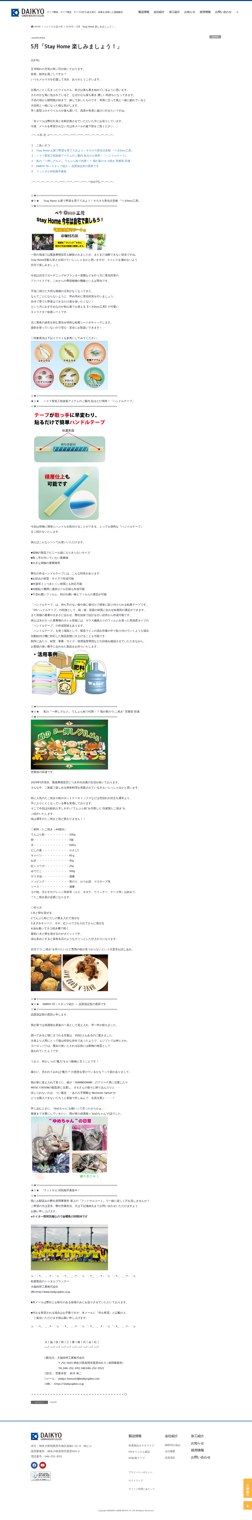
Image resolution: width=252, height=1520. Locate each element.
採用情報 (197, 1450)
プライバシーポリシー (141, 1472)
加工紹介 (197, 1436)
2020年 (215, 37)
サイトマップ (136, 1480)
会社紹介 (171, 1436)
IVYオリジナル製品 (139, 1451)
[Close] (249, 1481)
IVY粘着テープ (137, 1458)
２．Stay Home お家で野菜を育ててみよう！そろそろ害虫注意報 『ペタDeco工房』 (82, 150)
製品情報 (135, 1436)
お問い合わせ (201, 1457)
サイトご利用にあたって (142, 1489)
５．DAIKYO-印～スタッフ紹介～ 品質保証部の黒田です (65, 166)
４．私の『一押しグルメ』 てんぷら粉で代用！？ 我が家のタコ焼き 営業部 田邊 (80, 161)
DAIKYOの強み (173, 1445)
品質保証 (170, 1457)
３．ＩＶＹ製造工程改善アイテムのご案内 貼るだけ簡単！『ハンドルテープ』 (79, 155)
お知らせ (197, 1443)
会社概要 (170, 1451)
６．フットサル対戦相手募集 (49, 171)
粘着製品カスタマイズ (141, 1445)
